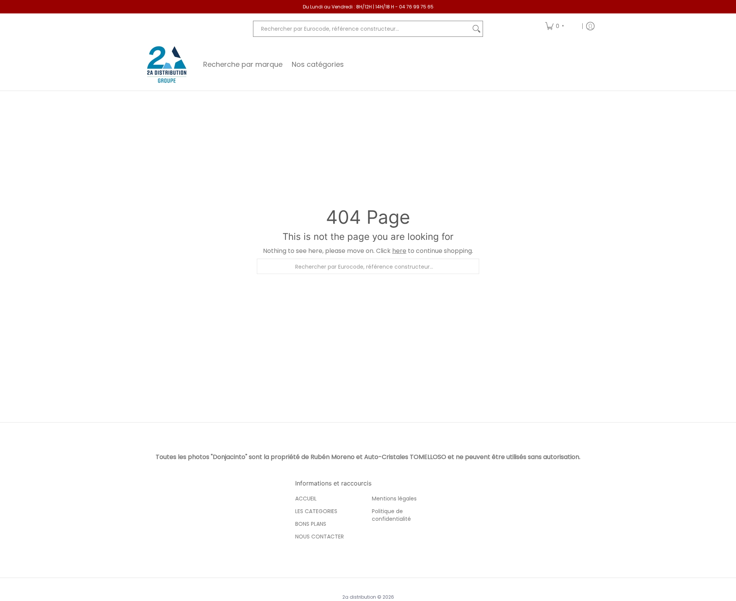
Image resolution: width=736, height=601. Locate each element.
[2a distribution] (167, 64)
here (399, 250)
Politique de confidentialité (391, 515)
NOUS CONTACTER (319, 536)
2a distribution (359, 597)
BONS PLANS (310, 524)
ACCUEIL (306, 498)
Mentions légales (394, 498)
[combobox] (361, 28)
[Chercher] (476, 28)
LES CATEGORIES (316, 511)
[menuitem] (561, 25)
